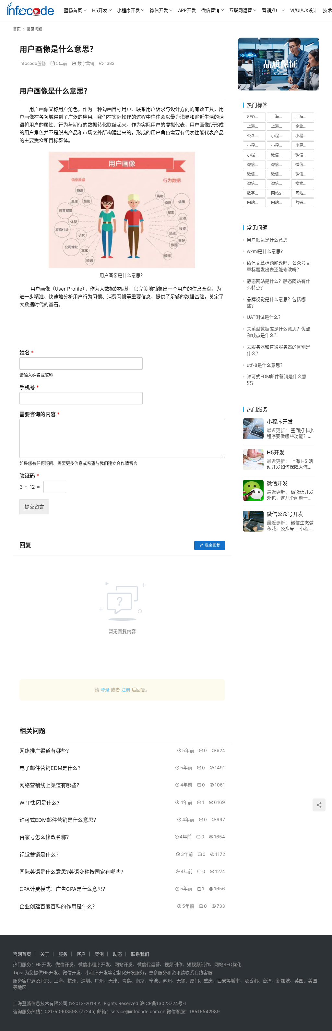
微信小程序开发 (280, 174)
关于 (44, 954)
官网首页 (22, 954)
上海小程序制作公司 (280, 116)
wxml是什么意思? (265, 251)
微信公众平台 (304, 164)
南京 (140, 980)
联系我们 (140, 954)
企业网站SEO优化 (304, 126)
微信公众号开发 (304, 154)
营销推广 (271, 10)
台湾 (267, 980)
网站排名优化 (280, 202)
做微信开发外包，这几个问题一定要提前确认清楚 (290, 497)
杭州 (72, 980)
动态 (117, 954)
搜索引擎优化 (304, 183)
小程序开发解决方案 (256, 154)
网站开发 (255, 202)
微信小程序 (256, 174)
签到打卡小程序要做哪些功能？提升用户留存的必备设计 (290, 436)
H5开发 (99, 10)
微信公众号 (280, 154)
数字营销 (85, 63)
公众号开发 (256, 135)
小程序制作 (280, 135)
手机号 (29, 387)
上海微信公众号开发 (256, 126)
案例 (99, 954)
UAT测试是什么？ (265, 317)
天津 (112, 980)
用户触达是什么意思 (267, 240)
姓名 (26, 352)
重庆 (208, 980)
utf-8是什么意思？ (266, 365)
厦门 (194, 980)
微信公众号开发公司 (256, 164)
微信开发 (159, 10)
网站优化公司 (304, 193)
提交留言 (34, 507)
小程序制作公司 (304, 135)
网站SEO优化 (280, 193)
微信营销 (210, 10)
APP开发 (187, 10)
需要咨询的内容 (39, 414)
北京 (44, 980)
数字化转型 (256, 193)
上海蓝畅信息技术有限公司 (40, 1003)
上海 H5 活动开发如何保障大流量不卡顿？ (290, 466)
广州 (99, 980)
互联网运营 (240, 10)
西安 (221, 980)
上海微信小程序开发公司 (280, 126)
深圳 (85, 980)
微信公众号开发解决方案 (280, 164)
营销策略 (303, 202)
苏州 (167, 980)
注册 (125, 689)
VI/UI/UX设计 (303, 10)
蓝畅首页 (73, 10)
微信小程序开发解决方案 (304, 174)
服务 (62, 954)
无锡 (180, 980)
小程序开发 (128, 10)
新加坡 (283, 980)
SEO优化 (255, 116)
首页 (17, 29)
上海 (58, 980)
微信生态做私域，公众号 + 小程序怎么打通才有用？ (290, 528)
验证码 (29, 476)
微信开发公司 (280, 183)
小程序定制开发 (256, 145)
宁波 (153, 980)
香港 (253, 980)
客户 (81, 954)
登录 (105, 689)
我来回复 (212, 545)
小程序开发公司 (304, 145)
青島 (126, 980)
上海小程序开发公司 (304, 116)
